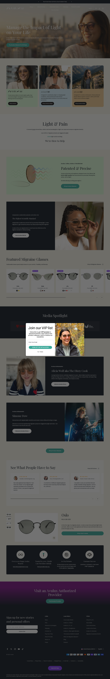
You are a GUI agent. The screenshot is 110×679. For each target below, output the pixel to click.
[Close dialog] (82, 325)
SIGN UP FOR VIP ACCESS (40, 347)
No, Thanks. (40, 351)
